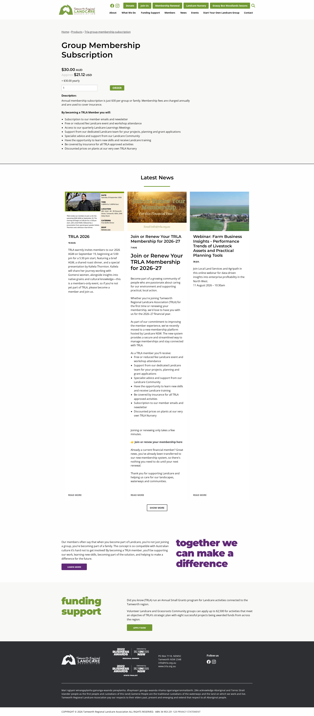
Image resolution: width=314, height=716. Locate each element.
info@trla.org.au (167, 662)
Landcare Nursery (193, 4)
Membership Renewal (165, 4)
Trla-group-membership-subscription (108, 32)
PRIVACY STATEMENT (189, 711)
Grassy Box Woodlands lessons (227, 4)
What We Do (129, 12)
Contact (248, 12)
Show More (157, 507)
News (183, 12)
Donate (127, 4)
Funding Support (150, 12)
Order (117, 88)
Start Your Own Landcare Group (221, 12)
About (112, 12)
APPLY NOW (134, 626)
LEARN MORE (69, 565)
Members (170, 12)
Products (76, 32)
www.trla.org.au (167, 666)
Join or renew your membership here (158, 442)
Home (65, 32)
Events (195, 12)
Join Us (142, 4)
